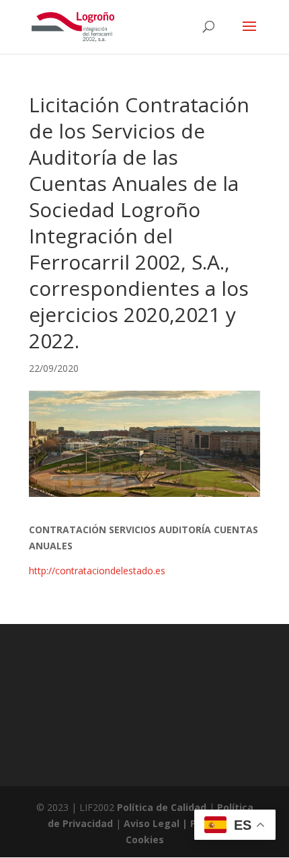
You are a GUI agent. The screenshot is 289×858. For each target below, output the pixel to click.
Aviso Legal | (157, 823)
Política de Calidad (161, 807)
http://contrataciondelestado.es (97, 570)
